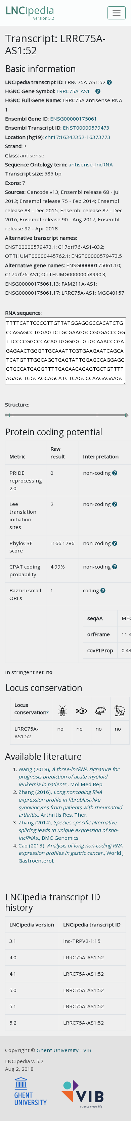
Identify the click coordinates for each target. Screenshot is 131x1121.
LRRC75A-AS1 (73, 91)
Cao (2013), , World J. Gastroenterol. (71, 853)
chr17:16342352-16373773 (78, 137)
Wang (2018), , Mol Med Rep (68, 777)
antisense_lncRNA (91, 164)
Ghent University (58, 1050)
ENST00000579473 (86, 127)
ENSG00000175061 (73, 118)
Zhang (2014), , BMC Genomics (68, 830)
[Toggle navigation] (116, 12)
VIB (87, 1050)
